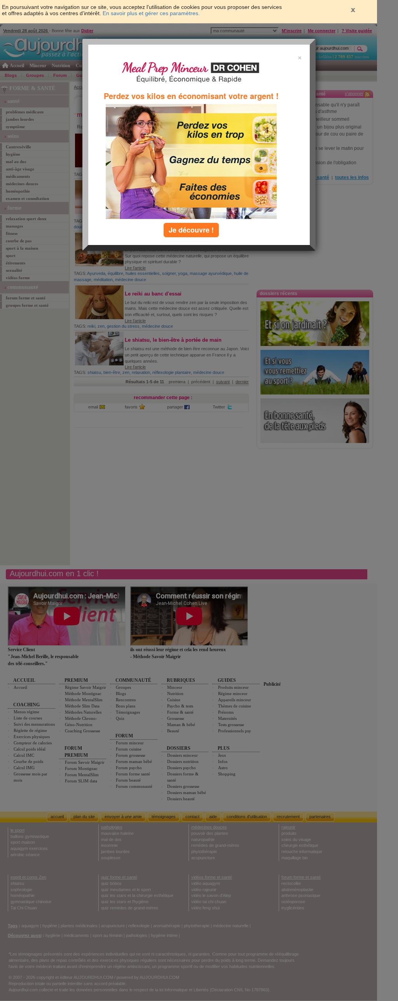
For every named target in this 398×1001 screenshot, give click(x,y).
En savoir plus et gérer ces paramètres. (151, 13)
